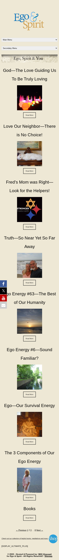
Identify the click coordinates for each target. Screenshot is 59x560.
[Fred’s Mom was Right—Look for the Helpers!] (29, 220)
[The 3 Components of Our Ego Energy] (29, 491)
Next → (39, 530)
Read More (29, 115)
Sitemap (48, 556)
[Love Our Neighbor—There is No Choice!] (29, 165)
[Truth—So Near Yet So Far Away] (29, 276)
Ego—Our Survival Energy (29, 405)
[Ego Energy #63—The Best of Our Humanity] (29, 332)
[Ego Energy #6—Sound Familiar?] (29, 388)
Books (29, 508)
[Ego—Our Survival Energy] (29, 435)
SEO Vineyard (45, 554)
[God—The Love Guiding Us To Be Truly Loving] (29, 109)
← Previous (21, 530)
